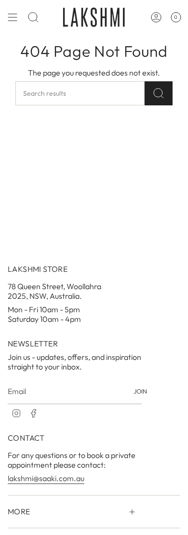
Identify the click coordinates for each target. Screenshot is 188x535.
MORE (19, 511)
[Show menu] (12, 17)
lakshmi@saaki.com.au (46, 478)
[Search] (159, 93)
